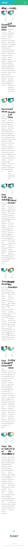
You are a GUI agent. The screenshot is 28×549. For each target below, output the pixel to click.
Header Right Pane (5, 27)
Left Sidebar (12, 24)
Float (13, 543)
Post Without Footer (5, 363)
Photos (5, 19)
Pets (6, 105)
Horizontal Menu (7, 110)
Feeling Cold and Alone (11, 364)
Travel (12, 106)
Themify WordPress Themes (18, 545)
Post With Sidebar (5, 197)
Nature (5, 20)
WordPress (11, 545)
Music (12, 193)
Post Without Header (12, 200)
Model (12, 277)
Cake (10, 20)
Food (13, 19)
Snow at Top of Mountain (6, 450)
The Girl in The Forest (11, 450)
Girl (10, 277)
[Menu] (25, 3)
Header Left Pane (12, 115)
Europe (5, 356)
